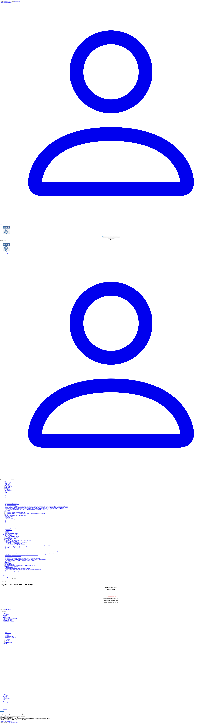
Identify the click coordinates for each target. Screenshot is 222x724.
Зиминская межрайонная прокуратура (12, 541)
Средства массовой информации (11, 533)
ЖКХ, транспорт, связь (9, 535)
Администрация (8, 490)
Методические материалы (10, 567)
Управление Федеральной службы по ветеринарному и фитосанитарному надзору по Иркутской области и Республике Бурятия (30, 552)
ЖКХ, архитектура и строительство (10, 534)
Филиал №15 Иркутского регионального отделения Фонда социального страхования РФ (22, 550)
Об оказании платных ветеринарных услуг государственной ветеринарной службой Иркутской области (25, 559)
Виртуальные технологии (13, 722)
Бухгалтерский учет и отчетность (11, 520)
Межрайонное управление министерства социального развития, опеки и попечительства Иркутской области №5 (27, 545)
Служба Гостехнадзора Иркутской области (13, 547)
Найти (13, 479)
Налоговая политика (9, 518)
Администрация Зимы (4, 253)
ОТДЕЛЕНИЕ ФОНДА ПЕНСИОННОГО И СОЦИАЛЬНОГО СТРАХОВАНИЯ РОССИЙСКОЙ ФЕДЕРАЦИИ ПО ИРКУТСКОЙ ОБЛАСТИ (33, 551)
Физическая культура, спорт (10, 528)
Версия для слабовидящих (6, 2)
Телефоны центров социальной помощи (13, 556)
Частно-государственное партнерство (12, 497)
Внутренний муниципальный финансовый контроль (15, 515)
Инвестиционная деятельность (11, 503)
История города (8, 482)
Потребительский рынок (10, 499)
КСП (6, 492)
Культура (7, 531)
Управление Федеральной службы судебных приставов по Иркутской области (20, 560)
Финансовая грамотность (10, 523)
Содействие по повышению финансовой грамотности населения (18, 540)
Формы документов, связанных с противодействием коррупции (17, 568)
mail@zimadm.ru (17, 1)
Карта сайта (5, 709)
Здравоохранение (8, 530)
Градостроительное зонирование (11, 537)
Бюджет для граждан (9, 521)
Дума (6, 491)
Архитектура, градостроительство (12, 536)
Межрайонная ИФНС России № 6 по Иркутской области (16, 549)
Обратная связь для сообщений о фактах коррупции (15, 571)
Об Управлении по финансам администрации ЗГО (15, 512)
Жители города (8, 485)
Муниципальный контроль (10, 538)
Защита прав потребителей (10, 505)
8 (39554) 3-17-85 (7, 1)
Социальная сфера (6, 524)
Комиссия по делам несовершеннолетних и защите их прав (17, 525)
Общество (7, 532)
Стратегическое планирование (11, 495)
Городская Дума (8, 609)
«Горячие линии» (8, 557)
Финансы (5, 511)
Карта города (7, 483)
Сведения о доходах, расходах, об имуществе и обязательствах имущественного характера (23, 569)
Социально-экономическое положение (12, 494)
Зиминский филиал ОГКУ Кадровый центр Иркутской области (17, 546)
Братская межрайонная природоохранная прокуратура (16, 542)
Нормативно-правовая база (10, 519)
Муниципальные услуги (7, 701)
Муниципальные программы (11, 496)
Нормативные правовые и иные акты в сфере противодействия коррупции (20, 565)
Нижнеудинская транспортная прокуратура (13, 543)
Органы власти (6, 488)
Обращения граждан (7, 703)
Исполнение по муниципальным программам (14, 522)
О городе (4, 481)
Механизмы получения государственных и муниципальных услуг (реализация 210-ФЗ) (22, 558)
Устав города (7, 484)
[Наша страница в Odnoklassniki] (0, 720)
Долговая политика (9, 516)
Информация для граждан (8, 539)
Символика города (8, 486)
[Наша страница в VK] (1, 720)
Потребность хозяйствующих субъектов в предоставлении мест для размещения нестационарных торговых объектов (28, 509)
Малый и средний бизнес (10, 498)
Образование (7, 529)
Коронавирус (7, 562)
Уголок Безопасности (9, 563)
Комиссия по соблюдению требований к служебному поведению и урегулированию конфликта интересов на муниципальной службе (31, 570)
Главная (4, 575)
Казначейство (7, 517)
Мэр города (7, 489)
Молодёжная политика (9, 526)
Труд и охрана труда (9, 500)
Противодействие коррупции (8, 564)
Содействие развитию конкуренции (12, 504)
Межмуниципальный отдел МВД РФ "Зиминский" (15, 544)
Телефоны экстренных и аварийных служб (13, 548)
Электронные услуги (9, 510)
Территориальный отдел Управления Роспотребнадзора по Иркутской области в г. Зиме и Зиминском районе (26, 554)
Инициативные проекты (7, 704)
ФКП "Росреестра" (9, 561)
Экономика (5, 493)
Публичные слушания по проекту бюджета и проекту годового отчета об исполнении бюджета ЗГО (25, 513)
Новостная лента (6, 576)
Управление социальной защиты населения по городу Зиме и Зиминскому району (21, 555)
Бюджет (6, 514)
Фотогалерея (7, 487)
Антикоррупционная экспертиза (11, 566)
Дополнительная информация (9, 706)
